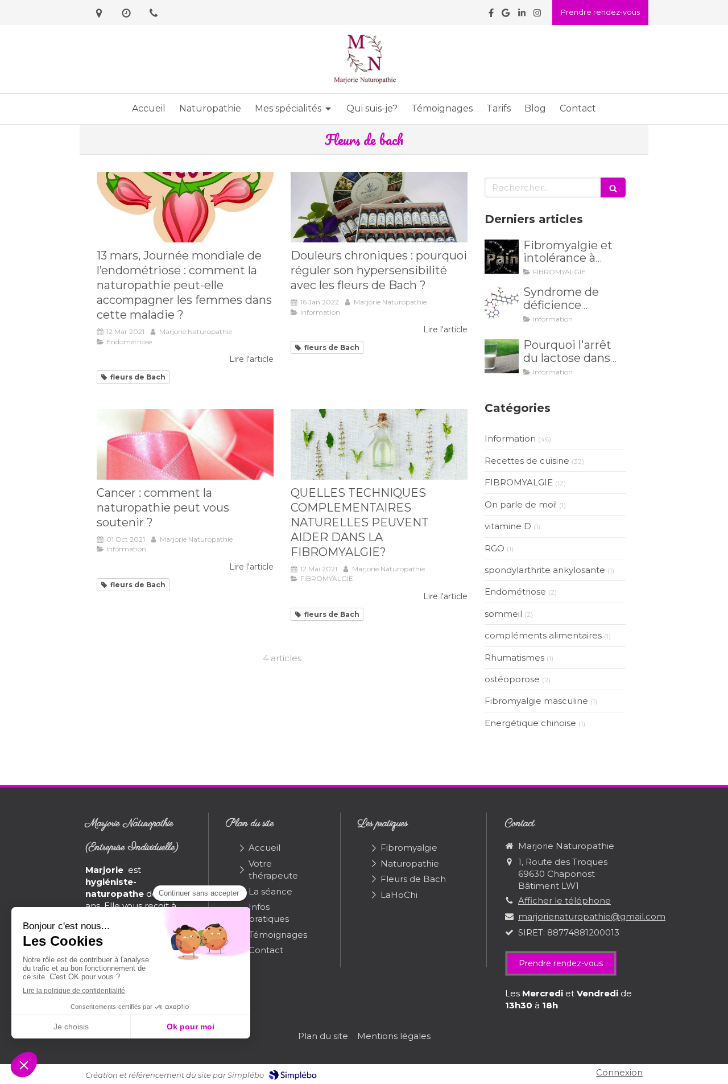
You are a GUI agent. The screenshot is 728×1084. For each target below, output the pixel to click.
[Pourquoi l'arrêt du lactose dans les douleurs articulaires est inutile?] (502, 356)
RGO (494, 548)
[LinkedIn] (522, 15)
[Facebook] (491, 15)
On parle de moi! (521, 504)
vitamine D (508, 526)
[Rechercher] (613, 187)
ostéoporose (512, 679)
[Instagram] (537, 15)
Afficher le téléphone (564, 900)
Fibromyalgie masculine (536, 700)
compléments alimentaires (543, 635)
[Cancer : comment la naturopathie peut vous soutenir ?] (185, 444)
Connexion (619, 1072)
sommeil (503, 613)
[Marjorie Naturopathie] (364, 82)
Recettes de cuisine (527, 460)
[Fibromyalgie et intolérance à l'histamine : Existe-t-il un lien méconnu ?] (502, 257)
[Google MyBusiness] (506, 15)
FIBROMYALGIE (519, 482)
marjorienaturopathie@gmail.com (591, 916)
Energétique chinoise (530, 723)
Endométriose (515, 591)
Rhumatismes (514, 657)
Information (510, 438)
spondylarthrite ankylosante (545, 569)
